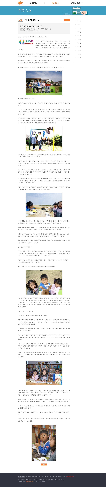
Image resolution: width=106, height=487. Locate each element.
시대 (53, 476)
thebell (56, 476)
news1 (45, 476)
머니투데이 (28, 476)
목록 (67, 20)
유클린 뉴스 (55, 3)
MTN (33, 476)
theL (64, 476)
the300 (60, 476)
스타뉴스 (37, 476)
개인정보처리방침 (70, 476)
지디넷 (49, 476)
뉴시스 (41, 476)
